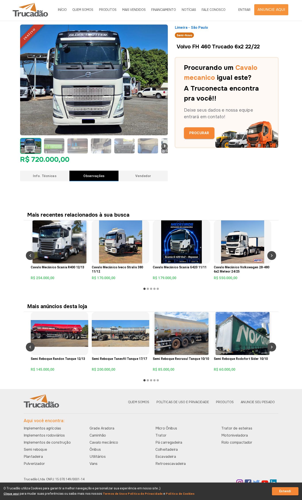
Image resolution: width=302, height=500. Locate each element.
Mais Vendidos (134, 10)
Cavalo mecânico (104, 442)
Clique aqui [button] (11, 493)
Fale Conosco (214, 10)
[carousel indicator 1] (144, 288)
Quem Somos (82, 10)
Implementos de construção (47, 442)
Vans (94, 463)
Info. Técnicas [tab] (44, 176)
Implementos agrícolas (42, 428)
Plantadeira (33, 456)
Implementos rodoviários (44, 435)
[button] (30, 146)
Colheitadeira (166, 449)
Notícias (189, 10)
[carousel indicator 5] (157, 288)
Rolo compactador (236, 442)
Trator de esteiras (236, 428)
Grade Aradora (102, 428)
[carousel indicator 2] (147, 288)
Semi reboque (35, 449)
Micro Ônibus (166, 428)
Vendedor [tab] (143, 176)
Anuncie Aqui (271, 9)
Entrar (244, 10)
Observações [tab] (94, 176)
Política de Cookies (180, 493)
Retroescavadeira (170, 463)
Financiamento (163, 10)
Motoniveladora (234, 435)
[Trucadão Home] (30, 10)
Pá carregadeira (168, 442)
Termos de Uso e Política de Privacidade (133, 493)
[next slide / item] (164, 146)
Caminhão (98, 435)
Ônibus (95, 449)
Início (62, 10)
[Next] (271, 255)
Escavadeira (165, 456)
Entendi (285, 491)
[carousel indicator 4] (154, 288)
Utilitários (98, 456)
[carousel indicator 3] (151, 288)
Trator (160, 435)
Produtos (108, 10)
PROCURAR (199, 133)
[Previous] (30, 255)
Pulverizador (34, 463)
